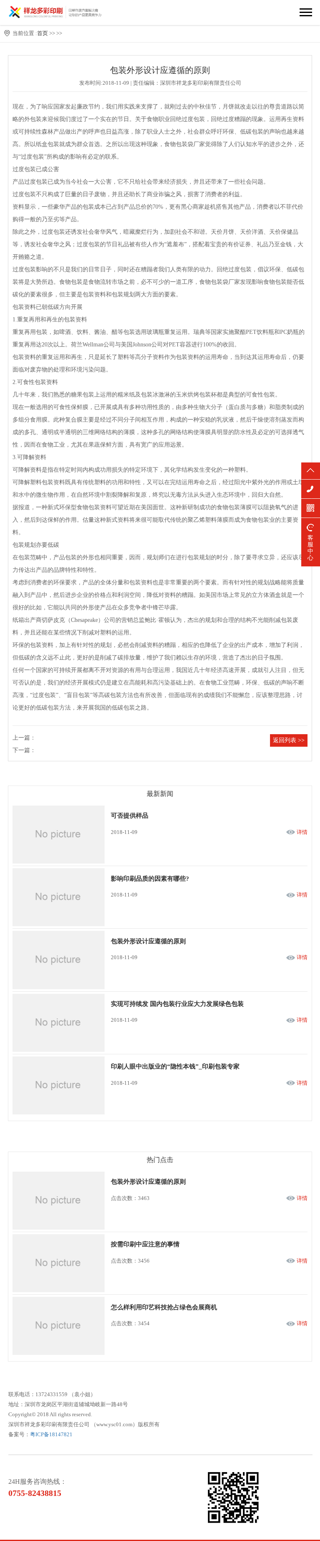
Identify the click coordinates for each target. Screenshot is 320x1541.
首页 (42, 33)
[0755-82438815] (310, 489)
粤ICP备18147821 (51, 1434)
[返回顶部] (310, 470)
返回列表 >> (289, 740)
